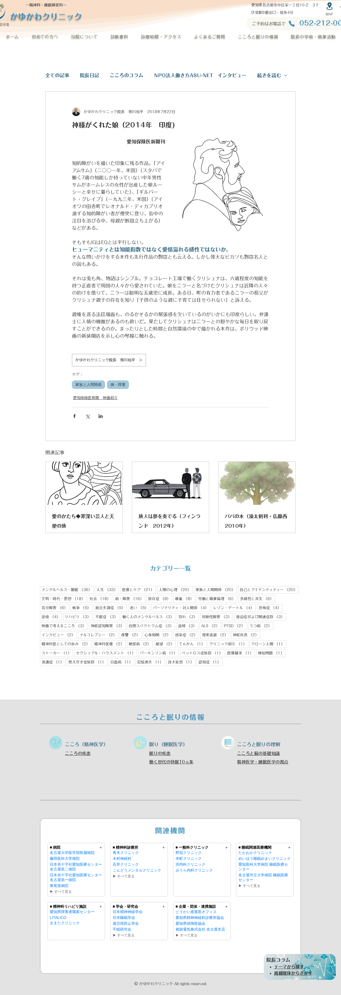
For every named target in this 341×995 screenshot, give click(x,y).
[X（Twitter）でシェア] (87, 416)
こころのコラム (126, 75)
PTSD (235, 626)
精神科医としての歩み (66, 644)
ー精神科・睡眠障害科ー (46, 5)
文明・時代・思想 (64, 599)
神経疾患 (246, 635)
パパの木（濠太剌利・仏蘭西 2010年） (257, 521)
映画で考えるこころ (65, 626)
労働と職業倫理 (217, 599)
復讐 (131, 635)
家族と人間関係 (88, 384)
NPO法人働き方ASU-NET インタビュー (200, 75)
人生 (107, 590)
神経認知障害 (108, 626)
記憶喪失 (151, 662)
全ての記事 (57, 75)
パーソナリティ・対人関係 (181, 608)
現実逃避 (216, 635)
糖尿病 (141, 644)
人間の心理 (176, 590)
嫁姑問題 (272, 653)
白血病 (122, 662)
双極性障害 (217, 617)
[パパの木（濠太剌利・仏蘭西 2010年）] (256, 483)
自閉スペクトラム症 (152, 626)
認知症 (210, 662)
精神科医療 (110, 644)
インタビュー (59, 635)
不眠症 (107, 617)
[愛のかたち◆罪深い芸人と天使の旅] (84, 483)
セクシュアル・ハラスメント (106, 653)
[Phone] (292, 24)
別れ (188, 617)
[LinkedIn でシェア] (100, 416)
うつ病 (261, 626)
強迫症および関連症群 (261, 617)
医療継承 (241, 653)
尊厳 (185, 599)
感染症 (187, 635)
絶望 (166, 644)
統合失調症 (111, 608)
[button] (44, 36)
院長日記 (89, 75)
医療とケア (139, 590)
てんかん (192, 644)
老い (140, 608)
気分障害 (55, 608)
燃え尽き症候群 (87, 662)
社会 (101, 599)
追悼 (188, 626)
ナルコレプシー (99, 635)
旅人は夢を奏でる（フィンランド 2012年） (170, 521)
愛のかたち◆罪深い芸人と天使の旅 (83, 521)
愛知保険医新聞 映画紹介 (95, 398)
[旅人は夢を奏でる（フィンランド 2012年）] (170, 483)
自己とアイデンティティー (269, 590)
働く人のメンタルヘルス (149, 617)
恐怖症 (271, 608)
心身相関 (158, 635)
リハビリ (78, 617)
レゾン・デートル (234, 608)
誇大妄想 (182, 662)
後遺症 (54, 662)
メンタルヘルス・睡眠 (68, 590)
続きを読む (269, 75)
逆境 (52, 617)
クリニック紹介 (228, 644)
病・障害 (118, 384)
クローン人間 (268, 644)
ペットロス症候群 (203, 653)
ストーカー (57, 653)
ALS (211, 626)
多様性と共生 (257, 599)
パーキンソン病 (159, 653)
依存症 (160, 599)
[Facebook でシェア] (74, 416)
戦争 (82, 608)
